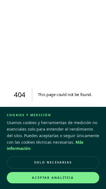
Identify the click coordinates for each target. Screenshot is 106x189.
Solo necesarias (53, 162)
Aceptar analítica (53, 177)
